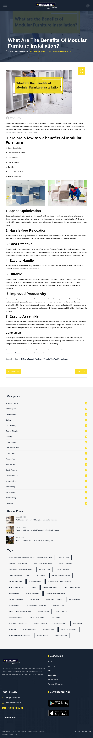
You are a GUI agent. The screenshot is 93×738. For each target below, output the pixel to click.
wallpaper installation (68, 629)
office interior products (54, 599)
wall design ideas (60, 623)
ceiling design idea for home (19, 575)
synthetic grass (58, 605)
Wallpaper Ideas (48, 629)
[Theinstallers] (46, 5)
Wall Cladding (11, 498)
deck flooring (40, 575)
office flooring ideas (16, 599)
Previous (15, 371)
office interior (34, 599)
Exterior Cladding (12, 431)
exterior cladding (35, 581)
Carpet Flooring (11, 414)
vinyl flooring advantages (18, 623)
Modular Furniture (12, 448)
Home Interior (11, 442)
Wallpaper (9, 503)
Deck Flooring (11, 425)
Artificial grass (11, 409)
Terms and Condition (55, 684)
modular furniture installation (56, 593)
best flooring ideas (65, 563)
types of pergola (61, 611)
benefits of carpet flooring (18, 563)
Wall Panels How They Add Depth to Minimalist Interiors (36, 520)
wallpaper (12, 629)
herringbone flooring (50, 587)
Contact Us (52, 675)
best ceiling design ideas (43, 563)
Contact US (10, 718)
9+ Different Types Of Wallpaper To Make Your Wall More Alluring (44, 359)
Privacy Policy (53, 679)
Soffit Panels (10, 464)
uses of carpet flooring (37, 617)
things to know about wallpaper (20, 611)
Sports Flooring (11, 470)
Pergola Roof (10, 459)
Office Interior (11, 453)
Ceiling (8, 420)
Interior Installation (32, 593)
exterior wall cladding (16, 587)
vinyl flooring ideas (40, 623)
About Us (51, 666)
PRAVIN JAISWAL (15, 118)
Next (80, 371)
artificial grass (64, 557)
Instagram (9, 353)
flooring (33, 587)
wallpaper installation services (19, 635)
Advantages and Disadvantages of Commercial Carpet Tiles (30, 557)
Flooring (9, 437)
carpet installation (63, 569)
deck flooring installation (61, 575)
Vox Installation (11, 492)
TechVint (14, 734)
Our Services (53, 662)
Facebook (18, 353)
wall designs (77, 623)
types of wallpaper (15, 617)
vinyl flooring (10, 487)
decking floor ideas (15, 581)
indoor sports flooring (72, 587)
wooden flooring (61, 635)
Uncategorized (11, 481)
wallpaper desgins (29, 629)
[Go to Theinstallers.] (6, 51)
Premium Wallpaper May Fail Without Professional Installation (38, 530)
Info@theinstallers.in (13, 698)
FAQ (49, 671)
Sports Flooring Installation (36, 605)
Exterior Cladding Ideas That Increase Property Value (35, 540)
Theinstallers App (12, 476)
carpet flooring (44, 569)
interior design (14, 593)
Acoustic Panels (12, 403)
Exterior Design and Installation (59, 581)
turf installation (43, 611)
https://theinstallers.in (13, 702)
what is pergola (42, 635)
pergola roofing (74, 599)
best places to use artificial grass (20, 569)
